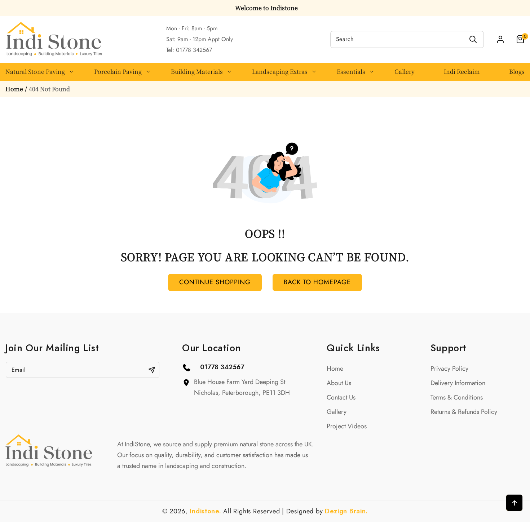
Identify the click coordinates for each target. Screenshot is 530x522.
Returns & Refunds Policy (463, 411)
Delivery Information (457, 383)
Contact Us (341, 397)
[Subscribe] (152, 370)
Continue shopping (215, 282)
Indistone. (205, 511)
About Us (339, 383)
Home (14, 89)
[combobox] (407, 39)
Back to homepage (317, 282)
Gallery (336, 411)
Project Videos (347, 426)
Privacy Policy (449, 368)
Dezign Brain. (346, 511)
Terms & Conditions (456, 397)
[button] (516, 39)
